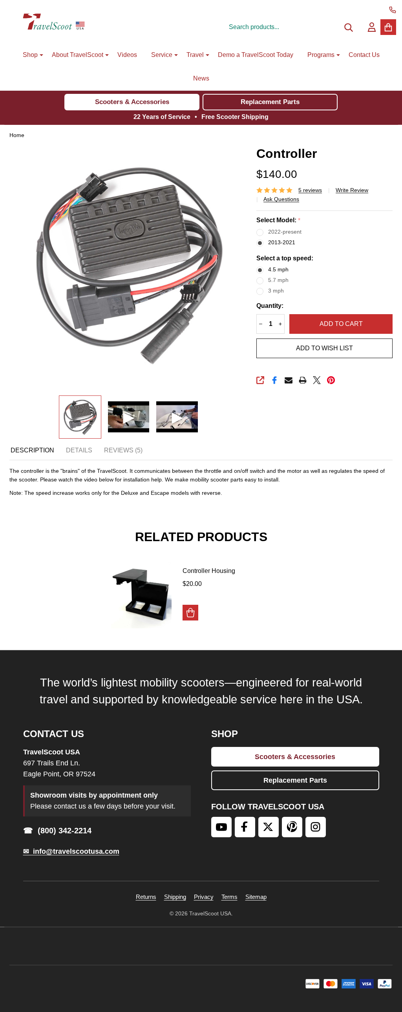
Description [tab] (32, 450)
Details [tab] (79, 450)
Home (16, 135)
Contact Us (364, 54)
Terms (229, 896)
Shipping (175, 896)
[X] (317, 380)
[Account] (371, 27)
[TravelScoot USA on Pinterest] (292, 827)
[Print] (303, 380)
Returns (146, 896)
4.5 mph (278, 269)
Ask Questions (281, 199)
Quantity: (269, 305)
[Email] (288, 380)
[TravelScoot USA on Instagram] (315, 827)
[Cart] (388, 27)
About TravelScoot (77, 54)
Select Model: (278, 220)
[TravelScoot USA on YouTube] (221, 827)
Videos (127, 54)
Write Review (352, 190)
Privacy (204, 896)
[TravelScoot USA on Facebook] (245, 827)
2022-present (285, 232)
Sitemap (256, 896)
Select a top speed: (284, 258)
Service (161, 54)
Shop (30, 54)
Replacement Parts (270, 102)
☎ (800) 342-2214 (57, 830)
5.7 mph (278, 280)
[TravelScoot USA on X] (268, 827)
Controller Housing (209, 570)
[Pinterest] (331, 380)
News (201, 78)
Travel (195, 54)
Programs (320, 54)
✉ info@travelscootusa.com (71, 851)
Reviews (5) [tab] (123, 450)
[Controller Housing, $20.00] (141, 595)
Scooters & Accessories (132, 102)
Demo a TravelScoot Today (255, 54)
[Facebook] (274, 380)
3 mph (276, 290)
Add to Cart (341, 323)
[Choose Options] (190, 612)
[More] (38, 55)
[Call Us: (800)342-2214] (392, 9)
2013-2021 (281, 242)
